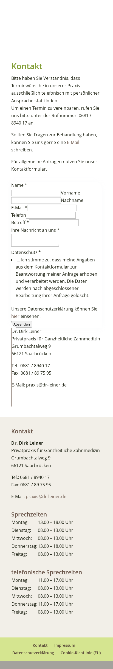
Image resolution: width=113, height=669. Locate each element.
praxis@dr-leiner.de (46, 496)
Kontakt (40, 645)
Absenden (21, 324)
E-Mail (73, 142)
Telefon (18, 215)
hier (15, 316)
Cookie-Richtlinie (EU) (81, 652)
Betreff (20, 222)
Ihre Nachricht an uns (35, 230)
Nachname (72, 200)
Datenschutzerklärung (33, 652)
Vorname (70, 193)
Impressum (64, 645)
